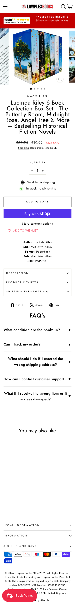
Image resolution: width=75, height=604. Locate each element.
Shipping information (27, 291)
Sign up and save (20, 546)
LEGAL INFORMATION (22, 525)
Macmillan (37, 96)
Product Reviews (22, 282)
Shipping (23, 148)
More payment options (37, 223)
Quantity (37, 162)
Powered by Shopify (37, 600)
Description (17, 273)
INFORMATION (16, 535)
